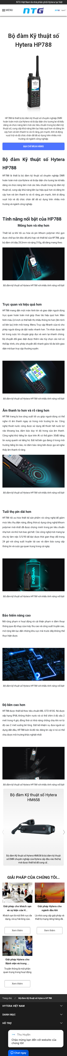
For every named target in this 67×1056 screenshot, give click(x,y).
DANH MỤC (9, 1014)
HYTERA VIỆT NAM (13, 1005)
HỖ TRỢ (7, 1023)
